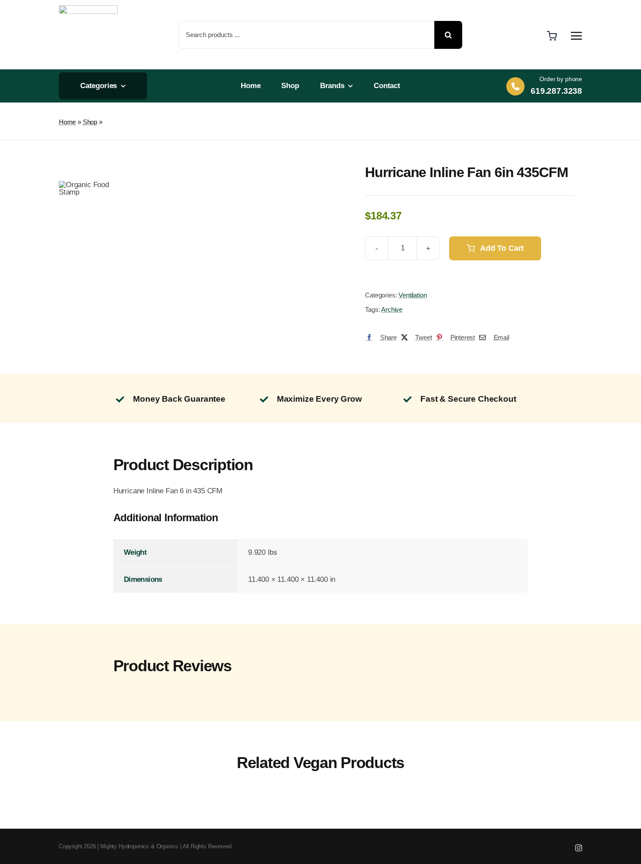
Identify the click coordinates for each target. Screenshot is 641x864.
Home (67, 122)
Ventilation (412, 295)
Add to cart (502, 248)
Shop (90, 122)
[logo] (88, 9)
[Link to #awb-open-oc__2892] (576, 36)
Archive (391, 309)
